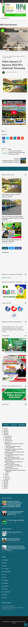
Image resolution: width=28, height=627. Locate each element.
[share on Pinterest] (18, 138)
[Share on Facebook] (3, 138)
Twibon (5, 594)
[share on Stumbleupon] (22, 138)
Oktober (7, 439)
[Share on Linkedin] (15, 138)
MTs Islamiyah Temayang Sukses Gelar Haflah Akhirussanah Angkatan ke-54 (15, 513)
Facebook (18, 248)
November (7, 437)
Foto (5, 574)
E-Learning (6, 568)
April (6, 476)
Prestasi (5, 589)
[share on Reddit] (3, 141)
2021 (5, 480)
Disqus (11, 248)
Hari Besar (6, 580)
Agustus (7, 442)
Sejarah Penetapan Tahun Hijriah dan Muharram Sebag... (13, 462)
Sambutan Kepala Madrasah (11, 468)
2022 (5, 434)
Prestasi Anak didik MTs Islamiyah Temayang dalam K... (12, 447)
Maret (6, 477)
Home (4, 56)
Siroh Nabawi (7, 591)
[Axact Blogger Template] (14, 8)
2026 (5, 428)
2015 (5, 486)
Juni (6, 474)
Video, (17, 72)
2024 (5, 431)
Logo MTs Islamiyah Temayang (11, 464)
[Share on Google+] (11, 138)
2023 (5, 433)
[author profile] (3, 73)
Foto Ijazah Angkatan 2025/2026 (15, 520)
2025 (5, 430)
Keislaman (6, 583)
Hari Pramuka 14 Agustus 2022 (12, 457)
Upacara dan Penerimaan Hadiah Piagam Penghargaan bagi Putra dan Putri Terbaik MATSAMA (13, 218)
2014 (5, 488)
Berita (3, 221)
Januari (7, 479)
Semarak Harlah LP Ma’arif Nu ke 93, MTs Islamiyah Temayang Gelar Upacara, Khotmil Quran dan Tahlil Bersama (16, 548)
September (8, 440)
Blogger (5, 248)
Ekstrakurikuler (7, 571)
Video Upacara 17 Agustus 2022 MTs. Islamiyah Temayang (13, 64)
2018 (5, 485)
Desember (7, 436)
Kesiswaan (6, 586)
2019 (5, 483)
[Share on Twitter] (7, 138)
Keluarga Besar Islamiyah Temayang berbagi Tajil (13, 539)
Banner (5, 563)
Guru (5, 577)
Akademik (6, 560)
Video (7, 56)
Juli (6, 473)
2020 (5, 482)
